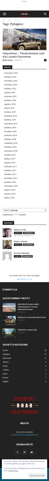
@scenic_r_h (24, 279)
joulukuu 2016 (10, 182)
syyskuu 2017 (10, 162)
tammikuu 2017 (10, 178)
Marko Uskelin (20, 241)
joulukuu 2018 (10, 127)
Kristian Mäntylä (21, 253)
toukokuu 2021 (10, 96)
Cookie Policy (13, 471)
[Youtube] (31, 452)
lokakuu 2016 (9, 190)
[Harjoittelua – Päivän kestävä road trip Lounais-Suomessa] (24, 39)
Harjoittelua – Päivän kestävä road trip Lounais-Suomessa (23, 55)
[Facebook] (17, 452)
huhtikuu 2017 (10, 170)
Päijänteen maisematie (27, 330)
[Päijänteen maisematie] (9, 333)
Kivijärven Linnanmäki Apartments (32, 317)
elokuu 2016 (9, 197)
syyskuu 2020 (10, 104)
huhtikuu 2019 (10, 119)
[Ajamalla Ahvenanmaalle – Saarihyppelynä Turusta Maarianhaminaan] (9, 307)
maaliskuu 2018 (10, 143)
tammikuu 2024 (10, 80)
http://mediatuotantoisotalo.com (23, 235)
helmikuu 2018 (10, 147)
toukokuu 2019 (10, 116)
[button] (4, 14)
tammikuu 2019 (10, 123)
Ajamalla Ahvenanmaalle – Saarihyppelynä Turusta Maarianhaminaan (29, 306)
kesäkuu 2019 (10, 112)
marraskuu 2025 (11, 73)
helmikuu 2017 (10, 174)
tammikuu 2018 (10, 151)
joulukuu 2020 (10, 100)
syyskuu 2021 (10, 92)
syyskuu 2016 (10, 194)
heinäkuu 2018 (10, 131)
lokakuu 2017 (9, 158)
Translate (22, 214)
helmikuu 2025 (10, 77)
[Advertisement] (24, 6)
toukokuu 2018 (10, 135)
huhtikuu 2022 (10, 88)
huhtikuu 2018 (10, 139)
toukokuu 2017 (10, 166)
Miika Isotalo (8, 60)
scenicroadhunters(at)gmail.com (24, 434)
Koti (4, 20)
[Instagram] (24, 452)
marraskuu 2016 (11, 186)
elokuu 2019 (9, 108)
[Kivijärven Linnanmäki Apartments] (9, 320)
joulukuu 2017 (10, 155)
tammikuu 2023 (10, 84)
